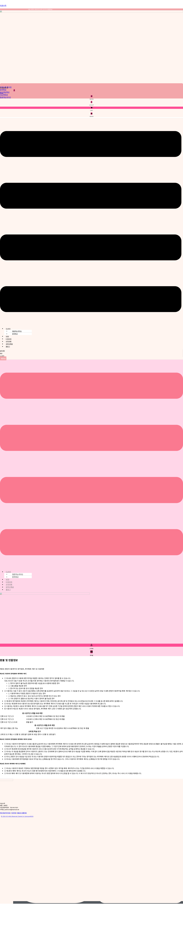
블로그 (8, 346)
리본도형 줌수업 (6, 87)
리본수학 (3, 5)
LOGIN (1, 93)
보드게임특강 (5, 92)
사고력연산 (4, 94)
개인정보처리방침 (5, 813)
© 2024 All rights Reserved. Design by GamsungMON (17, 816)
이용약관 (13, 813)
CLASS (8, 329)
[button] (90, 221)
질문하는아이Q (5, 97)
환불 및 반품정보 (22, 813)
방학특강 (3, 89)
